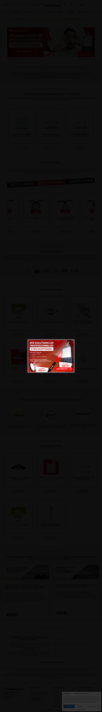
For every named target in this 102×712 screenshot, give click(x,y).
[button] (72, 341)
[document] (51, 356)
